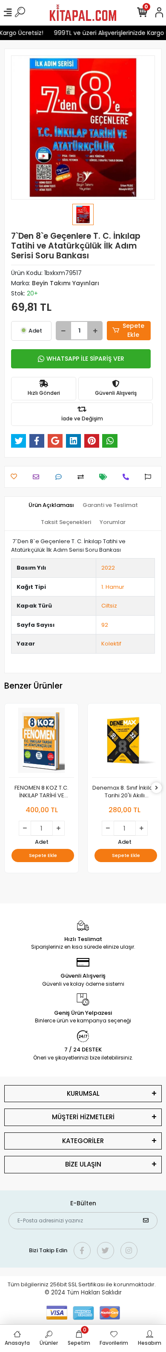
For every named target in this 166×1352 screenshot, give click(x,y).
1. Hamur (112, 587)
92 (104, 625)
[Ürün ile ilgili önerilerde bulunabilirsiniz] (150, 477)
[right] (156, 788)
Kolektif (111, 644)
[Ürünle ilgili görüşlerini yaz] (60, 477)
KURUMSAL (83, 1093)
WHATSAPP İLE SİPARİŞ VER (85, 358)
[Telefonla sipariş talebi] (127, 477)
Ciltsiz (109, 606)
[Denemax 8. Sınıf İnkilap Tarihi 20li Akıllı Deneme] (124, 743)
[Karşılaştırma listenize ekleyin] (82, 477)
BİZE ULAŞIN (83, 1164)
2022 (108, 568)
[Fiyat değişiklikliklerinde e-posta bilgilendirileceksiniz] (105, 477)
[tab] (51, 505)
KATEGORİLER (83, 1140)
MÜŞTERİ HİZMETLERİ (83, 1116)
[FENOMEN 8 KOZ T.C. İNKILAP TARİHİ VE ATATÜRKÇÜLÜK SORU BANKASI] (41, 743)
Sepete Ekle (133, 330)
